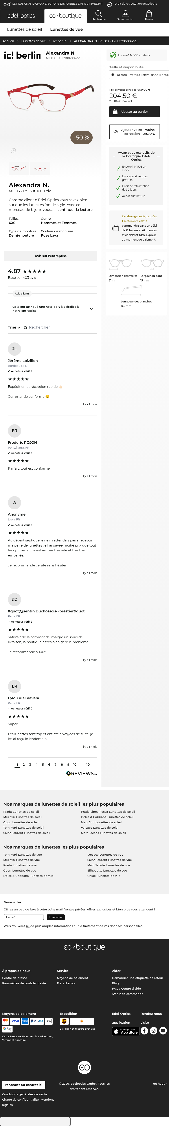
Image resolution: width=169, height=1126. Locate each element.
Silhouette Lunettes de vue (107, 870)
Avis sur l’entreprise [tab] (51, 256)
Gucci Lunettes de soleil (21, 822)
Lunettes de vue (33, 41)
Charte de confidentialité (20, 1099)
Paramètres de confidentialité (24, 983)
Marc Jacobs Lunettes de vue (108, 865)
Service (63, 971)
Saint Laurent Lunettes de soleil (26, 833)
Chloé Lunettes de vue (103, 875)
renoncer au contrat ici (23, 1085)
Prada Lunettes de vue (20, 865)
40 (87, 765)
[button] (21, 16)
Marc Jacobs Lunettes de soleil (103, 833)
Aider (116, 971)
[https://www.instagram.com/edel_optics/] (153, 1031)
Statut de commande (127, 994)
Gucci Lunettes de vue (19, 870)
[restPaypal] (37, 1021)
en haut (159, 1083)
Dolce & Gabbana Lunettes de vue (28, 875)
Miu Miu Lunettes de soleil (22, 817)
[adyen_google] (7, 1029)
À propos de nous (16, 971)
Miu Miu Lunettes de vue (21, 860)
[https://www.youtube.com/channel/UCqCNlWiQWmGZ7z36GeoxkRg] (163, 1031)
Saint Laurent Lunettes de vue (109, 860)
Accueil (8, 41)
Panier (149, 19)
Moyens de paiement (72, 978)
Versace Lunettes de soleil (100, 827)
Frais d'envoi (66, 983)
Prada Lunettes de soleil (21, 811)
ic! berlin (59, 41)
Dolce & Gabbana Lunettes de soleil (107, 817)
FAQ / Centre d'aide (126, 988)
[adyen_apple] (49, 1021)
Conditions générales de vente (24, 1094)
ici (27, 926)
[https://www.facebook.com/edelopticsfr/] (144, 1031)
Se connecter (125, 19)
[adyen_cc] (5, 1021)
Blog (115, 983)
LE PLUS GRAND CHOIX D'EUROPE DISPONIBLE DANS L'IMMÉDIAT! (57, 3)
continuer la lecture (75, 210)
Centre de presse (14, 978)
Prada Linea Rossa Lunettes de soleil (108, 811)
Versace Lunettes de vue (105, 854)
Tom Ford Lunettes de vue (22, 854)
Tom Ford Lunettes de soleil (23, 827)
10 (74, 765)
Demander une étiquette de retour (137, 978)
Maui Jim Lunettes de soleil (101, 822)
